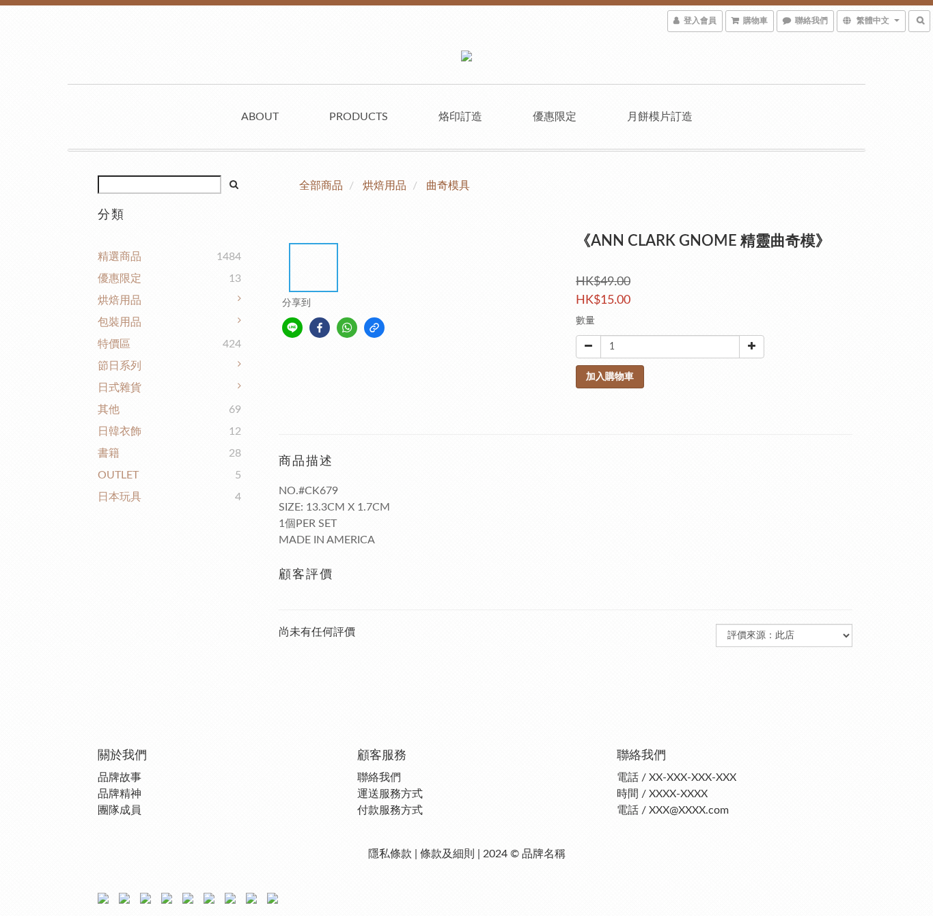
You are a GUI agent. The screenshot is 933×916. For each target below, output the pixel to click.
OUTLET (118, 475)
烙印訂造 (460, 116)
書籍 (109, 453)
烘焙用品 (119, 300)
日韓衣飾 (119, 431)
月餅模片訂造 (660, 116)
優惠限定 (554, 116)
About (260, 116)
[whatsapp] (347, 327)
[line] (292, 327)
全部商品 (321, 185)
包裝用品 (119, 322)
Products (358, 116)
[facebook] (319, 327)
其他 (109, 409)
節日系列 (119, 365)
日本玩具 (119, 496)
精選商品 (119, 256)
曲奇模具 (448, 185)
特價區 (114, 344)
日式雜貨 (119, 387)
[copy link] (374, 327)
